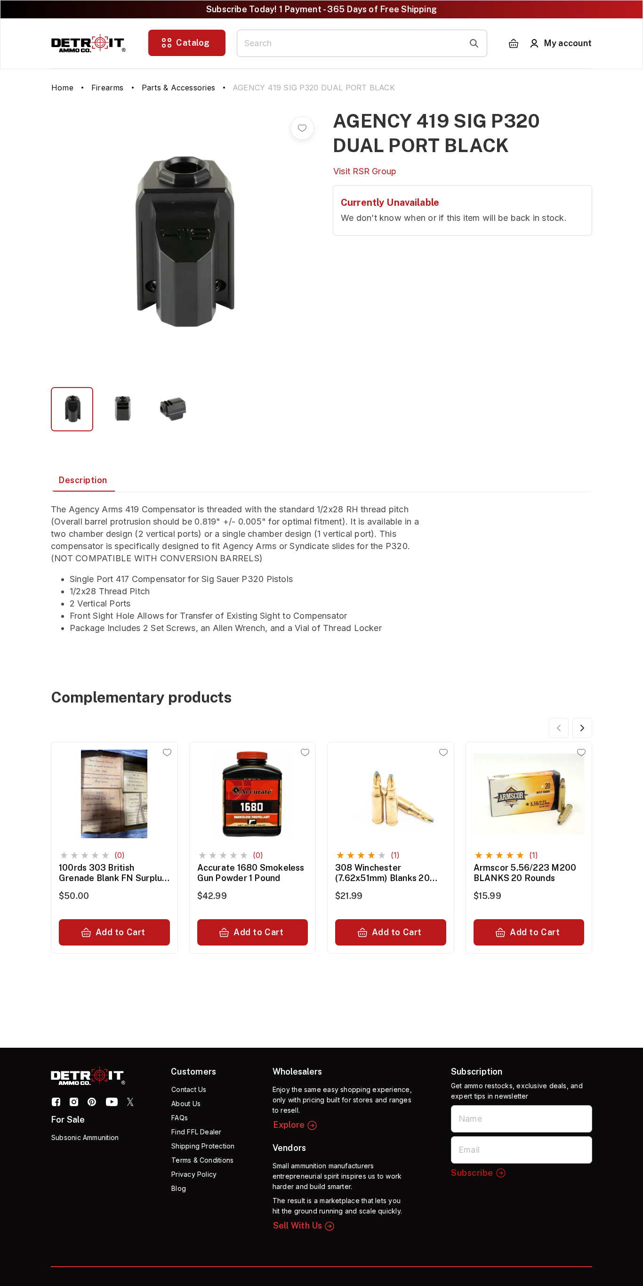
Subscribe (472, 1173)
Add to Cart (120, 932)
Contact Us (188, 1089)
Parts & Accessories (178, 87)
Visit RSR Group (364, 171)
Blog (178, 1188)
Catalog (193, 43)
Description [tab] (82, 480)
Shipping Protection (202, 1146)
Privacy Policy (194, 1174)
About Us (186, 1104)
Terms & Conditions (202, 1160)
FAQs (179, 1118)
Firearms (107, 87)
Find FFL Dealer (196, 1132)
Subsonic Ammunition (85, 1137)
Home (62, 87)
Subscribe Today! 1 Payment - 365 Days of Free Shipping (321, 9)
